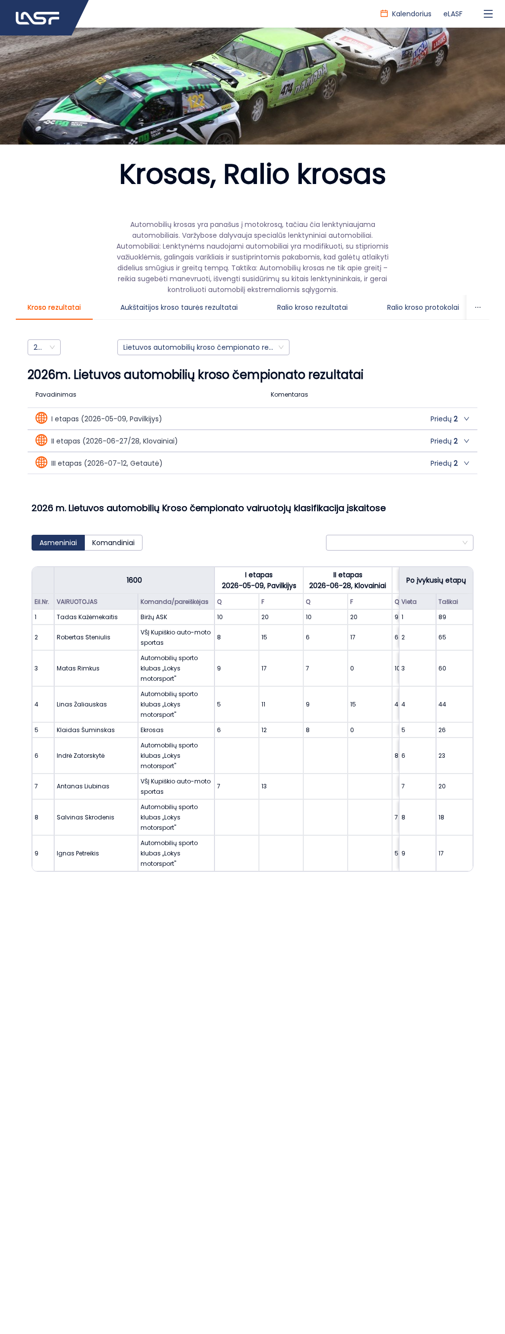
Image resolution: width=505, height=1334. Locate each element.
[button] (252, 418)
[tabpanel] (252, 615)
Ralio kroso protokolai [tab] (423, 307)
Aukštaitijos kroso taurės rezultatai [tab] (179, 307)
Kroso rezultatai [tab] (54, 307)
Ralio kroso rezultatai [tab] (312, 307)
